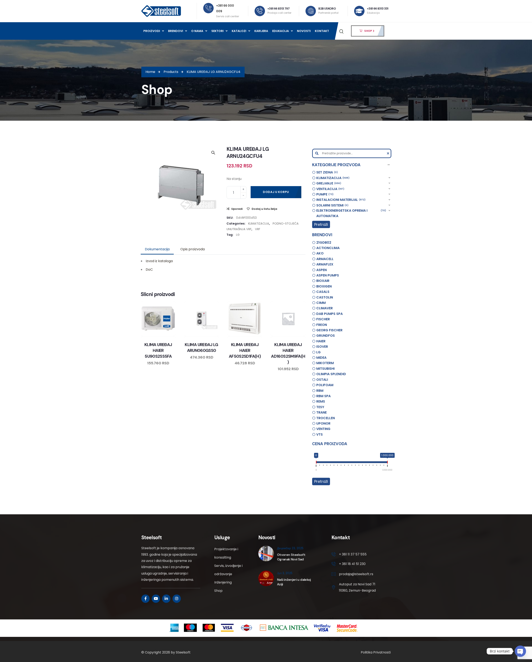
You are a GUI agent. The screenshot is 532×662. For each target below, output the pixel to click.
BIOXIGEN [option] (324, 286)
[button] (351, 165)
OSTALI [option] (322, 379)
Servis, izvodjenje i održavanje (228, 569)
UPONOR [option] (323, 423)
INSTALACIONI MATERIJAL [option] (340, 199)
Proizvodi (151, 31)
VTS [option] (319, 434)
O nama (197, 31)
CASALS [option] (322, 291)
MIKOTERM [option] (325, 363)
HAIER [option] (320, 341)
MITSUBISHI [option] (325, 368)
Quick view (162, 335)
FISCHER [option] (323, 319)
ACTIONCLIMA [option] (328, 248)
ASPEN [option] (321, 270)
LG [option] (318, 352)
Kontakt (322, 31)
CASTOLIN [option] (324, 297)
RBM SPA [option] (323, 396)
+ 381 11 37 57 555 (353, 554)
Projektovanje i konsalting (226, 553)
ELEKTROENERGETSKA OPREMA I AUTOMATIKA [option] (350, 213)
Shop (218, 590)
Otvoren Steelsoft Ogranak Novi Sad (291, 557)
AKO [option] (320, 253)
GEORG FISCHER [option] (329, 330)
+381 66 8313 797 (278, 8)
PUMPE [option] (324, 194)
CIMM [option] (321, 302)
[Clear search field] (388, 153)
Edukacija (280, 31)
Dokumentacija (157, 249)
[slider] (316, 463)
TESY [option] (320, 407)
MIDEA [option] (321, 357)
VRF (257, 229)
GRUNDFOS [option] (325, 335)
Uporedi (237, 209)
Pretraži (321, 224)
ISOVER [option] (322, 346)
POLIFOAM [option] (324, 385)
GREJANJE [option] (328, 183)
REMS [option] (320, 401)
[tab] (157, 249)
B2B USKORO (327, 8)
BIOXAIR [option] (322, 280)
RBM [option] (319, 390)
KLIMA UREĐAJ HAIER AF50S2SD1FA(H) (245, 350)
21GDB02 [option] (323, 242)
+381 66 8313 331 (377, 8)
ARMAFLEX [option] (324, 264)
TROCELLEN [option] (325, 418)
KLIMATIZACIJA (258, 223)
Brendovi (175, 31)
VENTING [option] (323, 428)
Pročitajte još (300, 335)
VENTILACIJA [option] (329, 189)
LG (238, 235)
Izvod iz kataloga (159, 261)
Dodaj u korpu (276, 192)
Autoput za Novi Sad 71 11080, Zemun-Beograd (357, 587)
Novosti (304, 31)
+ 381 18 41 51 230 (352, 563)
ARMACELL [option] (325, 259)
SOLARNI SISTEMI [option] (331, 205)
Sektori (217, 31)
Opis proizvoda (192, 249)
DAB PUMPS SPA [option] (329, 313)
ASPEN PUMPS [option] (327, 275)
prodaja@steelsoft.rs (356, 574)
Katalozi (239, 31)
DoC (149, 269)
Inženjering (223, 582)
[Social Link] (145, 598)
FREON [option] (321, 324)
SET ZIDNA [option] (326, 172)
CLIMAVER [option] (324, 308)
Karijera (261, 31)
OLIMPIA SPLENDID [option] (331, 374)
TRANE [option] (321, 412)
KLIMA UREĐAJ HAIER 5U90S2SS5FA (158, 350)
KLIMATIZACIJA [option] (332, 178)
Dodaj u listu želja (264, 209)
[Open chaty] (520, 651)
